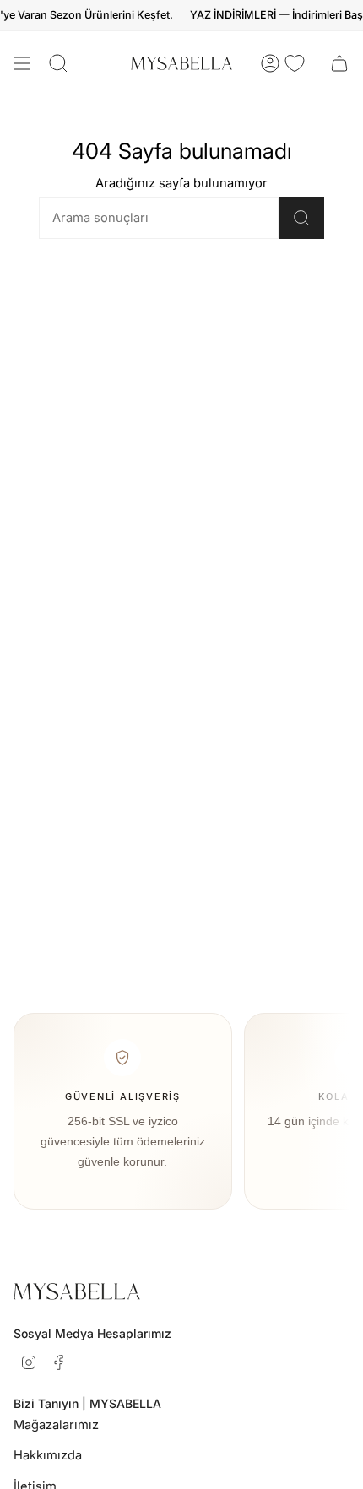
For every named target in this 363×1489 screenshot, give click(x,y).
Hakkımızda (48, 1455)
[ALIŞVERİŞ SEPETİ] (339, 63)
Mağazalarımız (56, 1424)
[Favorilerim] (294, 63)
